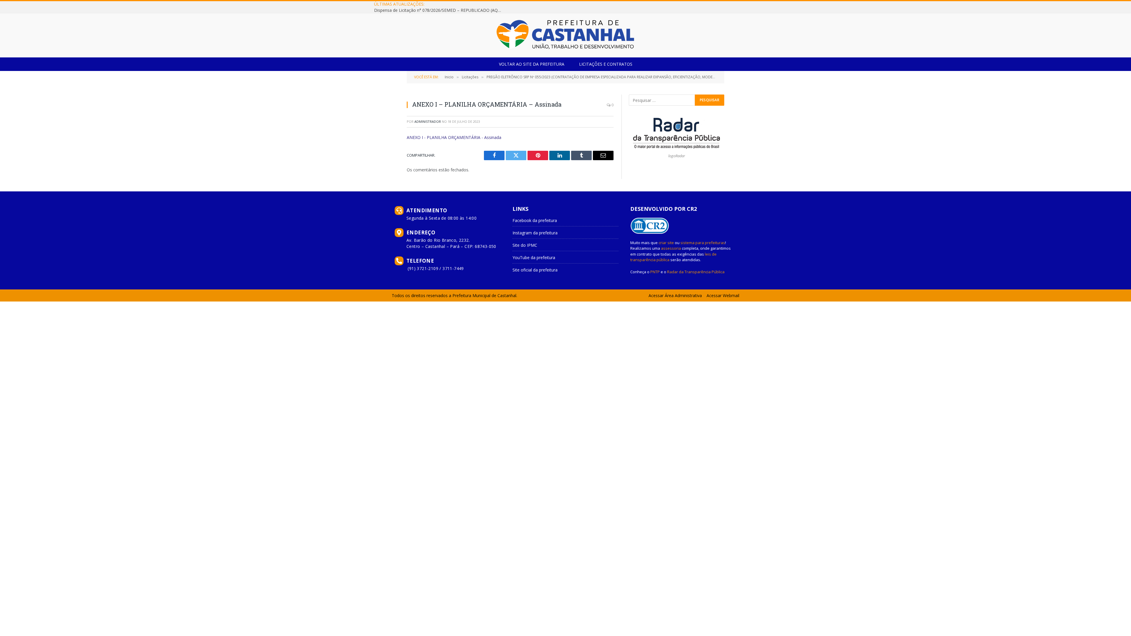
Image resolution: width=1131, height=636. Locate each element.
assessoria (671, 248)
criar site (666, 242)
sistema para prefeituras (702, 242)
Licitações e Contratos (605, 64)
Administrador (427, 121)
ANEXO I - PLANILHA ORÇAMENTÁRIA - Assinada (454, 137)
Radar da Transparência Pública (696, 271)
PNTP (655, 271)
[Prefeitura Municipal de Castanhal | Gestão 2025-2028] (565, 35)
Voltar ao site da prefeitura (531, 64)
